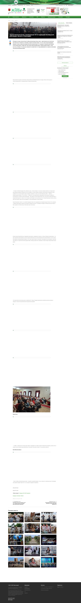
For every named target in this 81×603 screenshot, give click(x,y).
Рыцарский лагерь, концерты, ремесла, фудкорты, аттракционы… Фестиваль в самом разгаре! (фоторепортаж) (64, 41)
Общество (16, 20)
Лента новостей (61, 22)
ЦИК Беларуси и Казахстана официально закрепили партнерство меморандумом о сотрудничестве (63, 57)
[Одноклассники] (10, 42)
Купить (42, 10)
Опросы (65, 65)
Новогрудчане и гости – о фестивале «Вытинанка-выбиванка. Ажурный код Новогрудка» (15, 518)
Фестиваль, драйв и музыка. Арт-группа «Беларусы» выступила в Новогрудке (15, 552)
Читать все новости (65, 62)
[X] (10, 43)
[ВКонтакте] (10, 41)
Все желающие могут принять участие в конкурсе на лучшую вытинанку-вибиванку (47, 552)
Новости (12, 20)
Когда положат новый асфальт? (32, 542)
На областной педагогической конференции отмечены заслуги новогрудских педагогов (48, 564)
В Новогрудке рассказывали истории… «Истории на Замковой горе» (32, 518)
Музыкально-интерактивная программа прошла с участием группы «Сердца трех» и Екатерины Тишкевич (65, 36)
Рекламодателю (27, 588)
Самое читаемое (69, 22)
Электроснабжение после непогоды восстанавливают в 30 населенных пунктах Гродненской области (64, 47)
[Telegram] (10, 44)
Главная (9, 20)
